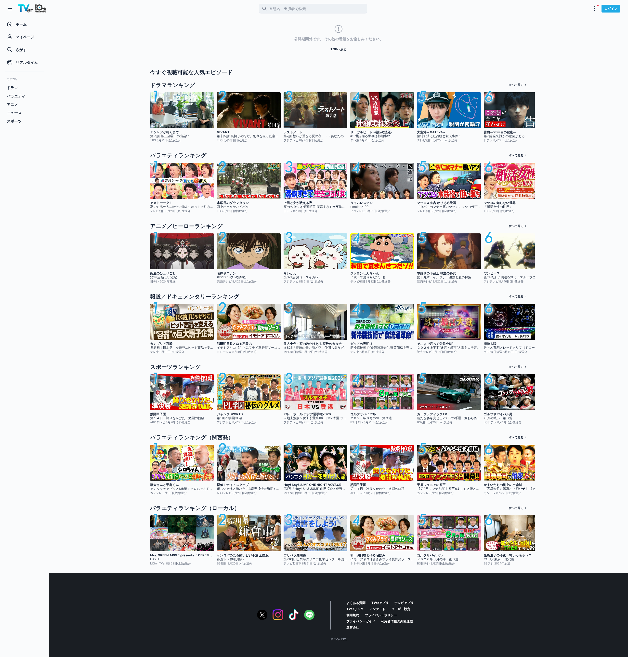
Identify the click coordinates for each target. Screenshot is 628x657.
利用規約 (352, 615)
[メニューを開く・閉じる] (595, 9)
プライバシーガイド (360, 621)
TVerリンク (355, 609)
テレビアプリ (404, 603)
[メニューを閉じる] (10, 9)
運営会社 (352, 627)
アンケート (377, 609)
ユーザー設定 (400, 609)
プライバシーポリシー (381, 615)
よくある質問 (356, 603)
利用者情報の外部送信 (397, 621)
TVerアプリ (380, 603)
